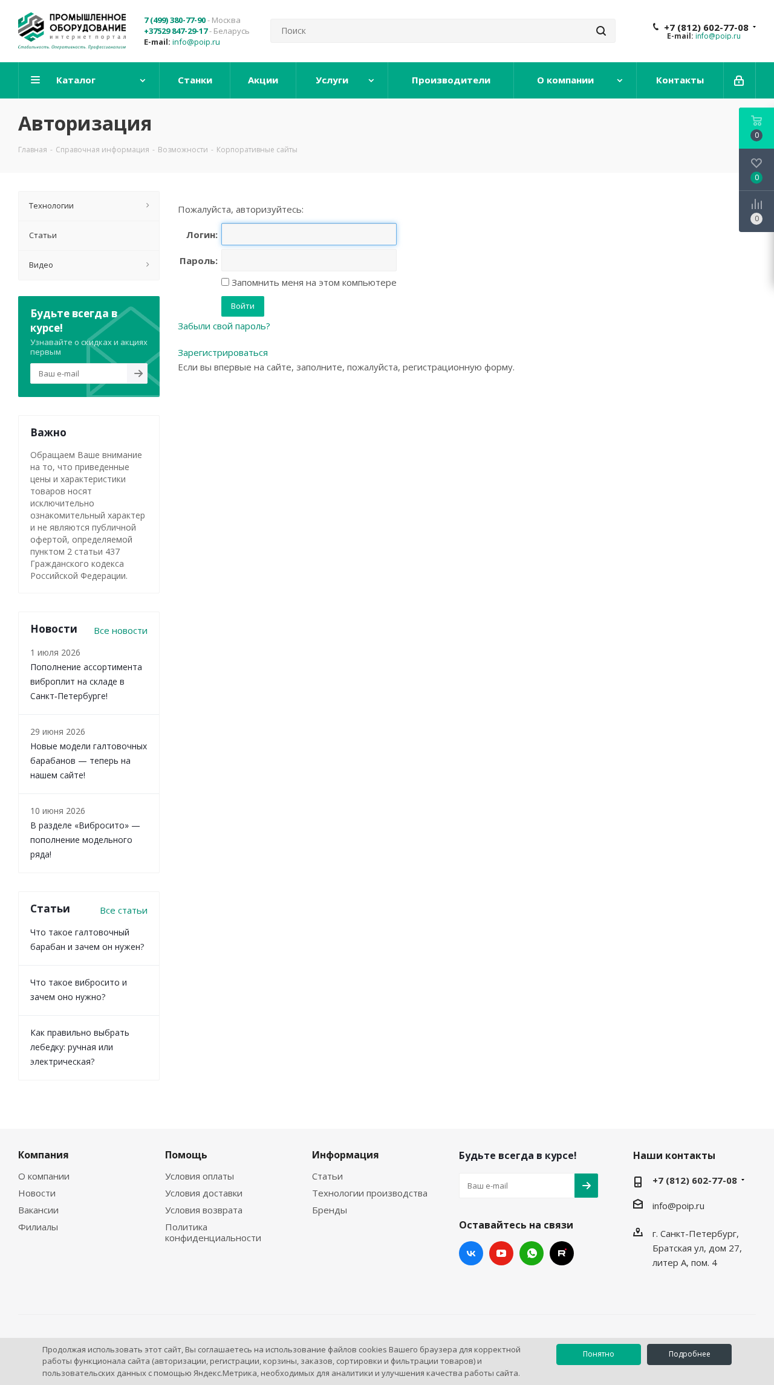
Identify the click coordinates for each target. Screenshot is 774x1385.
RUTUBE (562, 1253)
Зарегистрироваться (223, 352)
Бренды (329, 1210)
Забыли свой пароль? (224, 326)
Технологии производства (370, 1193)
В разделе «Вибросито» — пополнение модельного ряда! (85, 839)
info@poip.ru (196, 41)
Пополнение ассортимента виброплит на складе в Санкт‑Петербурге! (86, 681)
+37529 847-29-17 (175, 30)
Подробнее (690, 1354)
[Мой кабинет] (739, 80)
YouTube (501, 1253)
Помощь (186, 1154)
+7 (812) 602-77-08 (706, 27)
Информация (345, 1154)
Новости (37, 1193)
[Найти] (601, 31)
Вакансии (38, 1210)
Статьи (327, 1176)
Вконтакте (471, 1253)
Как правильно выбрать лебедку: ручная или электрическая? (79, 1047)
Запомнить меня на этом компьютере (313, 282)
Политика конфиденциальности (213, 1232)
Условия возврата (203, 1210)
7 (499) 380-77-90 (175, 20)
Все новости (121, 630)
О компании (44, 1176)
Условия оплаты (199, 1176)
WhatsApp (531, 1253)
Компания (43, 1154)
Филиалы (38, 1227)
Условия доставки (203, 1193)
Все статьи (124, 910)
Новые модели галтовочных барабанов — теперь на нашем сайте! (88, 760)
